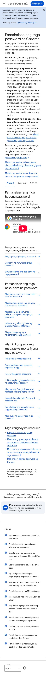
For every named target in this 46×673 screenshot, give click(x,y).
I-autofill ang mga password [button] (18, 374)
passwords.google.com (16, 157)
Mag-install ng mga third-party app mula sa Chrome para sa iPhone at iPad (23, 608)
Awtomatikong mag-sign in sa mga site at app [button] (18, 366)
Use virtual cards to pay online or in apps (24, 566)
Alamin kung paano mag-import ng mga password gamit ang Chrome (23, 137)
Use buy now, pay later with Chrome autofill (24, 628)
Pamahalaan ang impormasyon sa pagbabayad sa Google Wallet (23, 645)
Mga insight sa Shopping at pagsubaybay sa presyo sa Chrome (23, 575)
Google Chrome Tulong (17, 3)
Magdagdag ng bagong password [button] (20, 256)
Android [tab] (10, 183)
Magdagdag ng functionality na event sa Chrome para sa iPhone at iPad (25, 584)
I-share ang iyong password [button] (18, 359)
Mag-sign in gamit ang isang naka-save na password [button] (20, 295)
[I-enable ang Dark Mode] (24, 668)
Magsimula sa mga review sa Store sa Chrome (24, 598)
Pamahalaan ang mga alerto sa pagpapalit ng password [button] (19, 408)
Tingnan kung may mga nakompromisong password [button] (18, 333)
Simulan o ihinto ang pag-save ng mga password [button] (20, 273)
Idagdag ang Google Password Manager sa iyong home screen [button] (19, 390)
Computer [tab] (22, 183)
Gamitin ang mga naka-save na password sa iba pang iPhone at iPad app (24, 556)
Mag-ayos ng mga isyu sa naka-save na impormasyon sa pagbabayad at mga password (24, 452)
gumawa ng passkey (26, 22)
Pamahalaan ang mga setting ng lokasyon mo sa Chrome (22, 545)
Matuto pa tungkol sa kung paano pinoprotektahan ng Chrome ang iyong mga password (23, 165)
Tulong (8, 529)
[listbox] (34, 182)
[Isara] (43, 10)
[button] (4, 4)
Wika (8, 665)
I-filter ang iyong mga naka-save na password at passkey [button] (20, 381)
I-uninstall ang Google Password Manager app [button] (20, 399)
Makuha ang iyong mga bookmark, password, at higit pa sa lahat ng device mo (22, 442)
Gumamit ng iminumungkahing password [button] (18, 264)
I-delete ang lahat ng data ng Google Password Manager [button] (18, 324)
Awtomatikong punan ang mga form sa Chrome (24, 537)
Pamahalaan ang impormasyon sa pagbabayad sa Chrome (23, 636)
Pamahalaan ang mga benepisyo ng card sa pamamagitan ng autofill (24, 619)
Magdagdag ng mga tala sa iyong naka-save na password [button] (20, 304)
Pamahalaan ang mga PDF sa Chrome (24, 591)
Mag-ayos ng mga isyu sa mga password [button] (19, 417)
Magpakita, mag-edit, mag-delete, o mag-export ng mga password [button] (18, 314)
